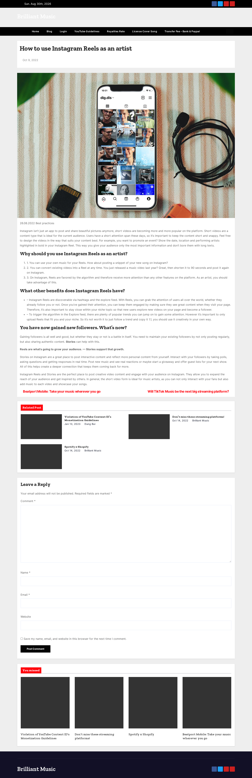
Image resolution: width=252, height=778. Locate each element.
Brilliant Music (36, 16)
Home (35, 31)
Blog (49, 31)
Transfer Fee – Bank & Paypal (182, 31)
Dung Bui (89, 423)
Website (26, 616)
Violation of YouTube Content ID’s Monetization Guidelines (87, 418)
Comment (28, 501)
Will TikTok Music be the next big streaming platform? (189, 391)
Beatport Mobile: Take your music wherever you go (61, 391)
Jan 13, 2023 (72, 423)
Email (25, 594)
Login (63, 31)
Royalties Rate (116, 31)
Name (25, 572)
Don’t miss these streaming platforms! (198, 416)
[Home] (22, 31)
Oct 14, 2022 (180, 420)
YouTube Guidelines (86, 31)
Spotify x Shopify (76, 446)
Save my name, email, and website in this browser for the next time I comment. (75, 638)
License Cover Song (144, 31)
